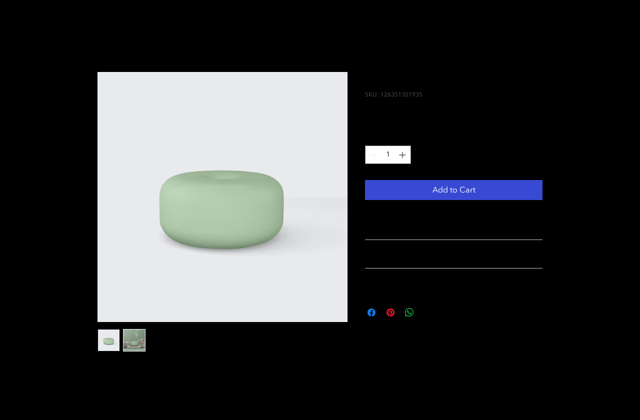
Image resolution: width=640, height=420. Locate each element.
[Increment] (403, 155)
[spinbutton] (388, 155)
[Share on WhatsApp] (410, 312)
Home (109, 36)
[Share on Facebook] (372, 312)
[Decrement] (372, 155)
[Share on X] (428, 312)
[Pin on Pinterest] (390, 312)
